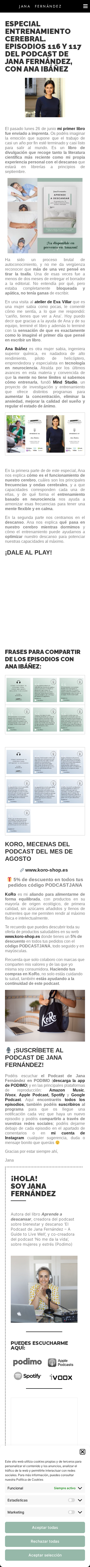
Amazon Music (66, 1090)
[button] (82, 1451)
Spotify (59, 1095)
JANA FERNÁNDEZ (40, 6)
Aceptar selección (45, 1555)
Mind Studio (65, 382)
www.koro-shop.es (22, 936)
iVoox (10, 1095)
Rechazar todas (45, 1541)
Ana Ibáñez (16, 349)
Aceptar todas (45, 1527)
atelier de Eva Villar (53, 302)
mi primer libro (71, 129)
